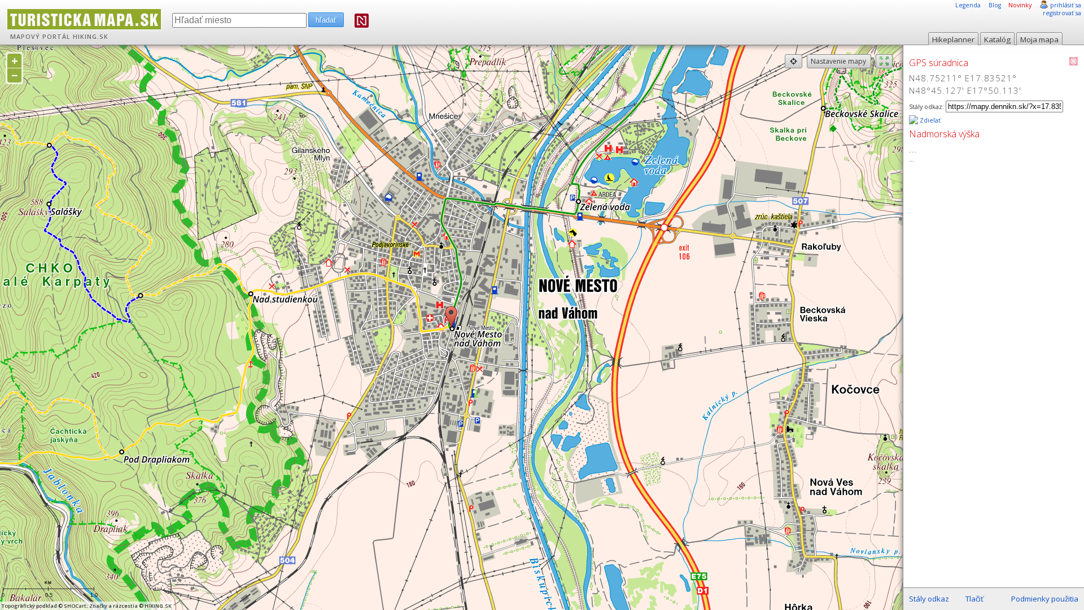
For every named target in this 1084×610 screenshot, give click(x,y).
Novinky (1019, 5)
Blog (995, 5)
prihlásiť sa (1065, 5)
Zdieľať (929, 120)
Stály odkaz (929, 599)
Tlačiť (974, 599)
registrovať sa (1062, 13)
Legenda (968, 5)
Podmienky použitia (1044, 599)
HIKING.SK (90, 37)
